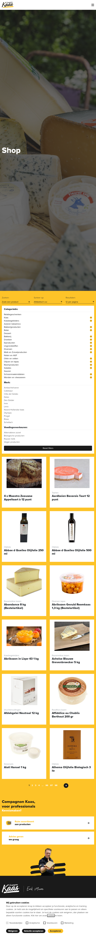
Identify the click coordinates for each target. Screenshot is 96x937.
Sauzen (7, 371)
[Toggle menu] (92, 4)
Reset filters (48, 448)
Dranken (8, 339)
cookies (50, 915)
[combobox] (16, 302)
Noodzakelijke (15, 923)
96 (47, 785)
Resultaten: (71, 297)
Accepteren (55, 931)
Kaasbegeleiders (11, 320)
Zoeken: (5, 297)
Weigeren (13, 931)
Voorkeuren (52, 923)
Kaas (6, 317)
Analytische (34, 923)
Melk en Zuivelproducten (15, 352)
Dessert (7, 333)
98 (56, 785)
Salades (7, 368)
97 (51, 785)
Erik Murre (35, 889)
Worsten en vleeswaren (14, 377)
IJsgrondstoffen (11, 346)
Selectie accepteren (33, 931)
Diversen (8, 349)
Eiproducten (9, 342)
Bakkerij (7, 336)
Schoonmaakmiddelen (14, 374)
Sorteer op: (39, 297)
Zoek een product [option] (10, 302)
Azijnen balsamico (12, 324)
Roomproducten (11, 365)
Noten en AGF (10, 355)
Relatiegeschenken (12, 314)
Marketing (68, 923)
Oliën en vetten (11, 358)
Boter (6, 330)
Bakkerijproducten (12, 327)
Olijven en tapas (11, 361)
